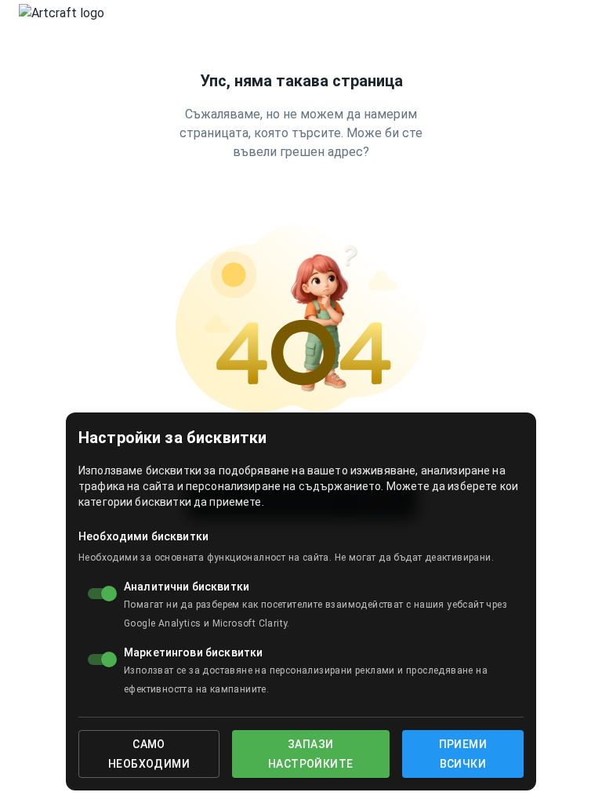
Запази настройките (310, 754)
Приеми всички (463, 754)
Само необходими (149, 754)
